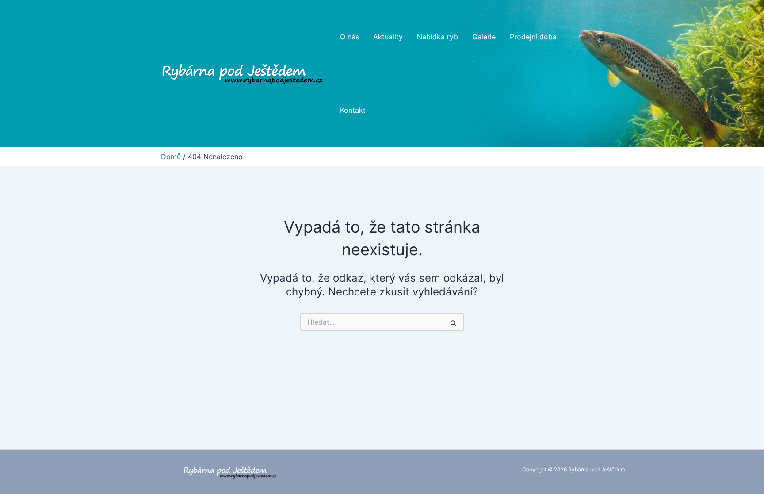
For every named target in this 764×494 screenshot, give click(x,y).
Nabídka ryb (437, 36)
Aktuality (388, 36)
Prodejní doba (533, 36)
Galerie (484, 36)
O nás (349, 36)
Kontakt (353, 110)
